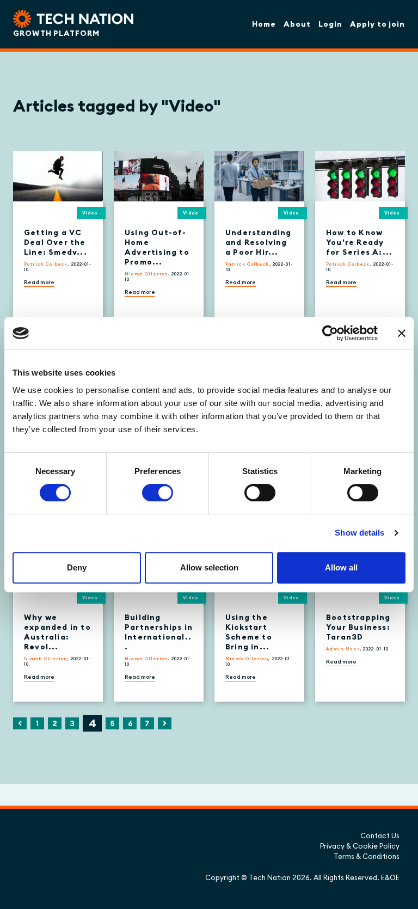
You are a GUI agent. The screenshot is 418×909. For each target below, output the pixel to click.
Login (330, 24)
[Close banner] (401, 333)
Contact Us (379, 835)
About (297, 24)
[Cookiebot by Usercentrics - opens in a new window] (330, 333)
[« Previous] (20, 723)
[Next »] (164, 723)
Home (264, 24)
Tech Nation (270, 877)
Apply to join (377, 24)
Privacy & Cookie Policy (359, 846)
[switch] (157, 492)
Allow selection (209, 567)
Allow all (341, 567)
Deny (77, 567)
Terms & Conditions (366, 856)
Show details (359, 532)
